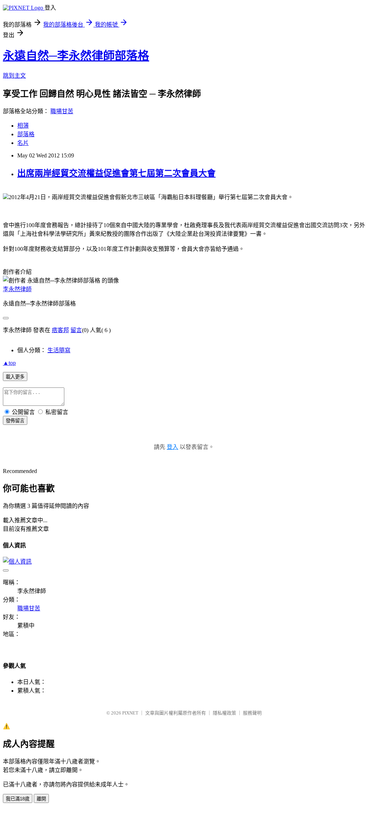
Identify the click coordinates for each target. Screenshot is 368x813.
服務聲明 (252, 713)
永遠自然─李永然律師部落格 (76, 55)
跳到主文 (14, 76)
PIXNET (130, 713)
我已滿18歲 (17, 798)
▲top (9, 363)
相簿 (23, 126)
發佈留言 (15, 420)
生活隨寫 (58, 350)
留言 (76, 330)
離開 (41, 798)
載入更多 (15, 377)
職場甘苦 (61, 111)
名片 (23, 143)
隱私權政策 (224, 713)
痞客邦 (60, 330)
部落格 (25, 134)
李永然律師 (17, 289)
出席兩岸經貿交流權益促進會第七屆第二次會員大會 (116, 173)
